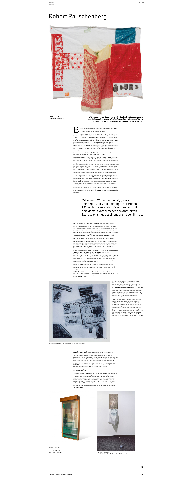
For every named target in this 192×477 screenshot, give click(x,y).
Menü (142, 3)
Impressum (69, 474)
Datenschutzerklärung (60, 474)
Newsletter (51, 474)
